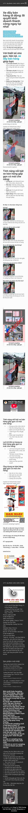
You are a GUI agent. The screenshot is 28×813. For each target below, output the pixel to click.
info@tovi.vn (10, 616)
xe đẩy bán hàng (12, 57)
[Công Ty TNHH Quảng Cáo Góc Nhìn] (14, 3)
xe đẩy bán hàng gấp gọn (10, 31)
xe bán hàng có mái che (9, 33)
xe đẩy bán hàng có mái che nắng (12, 34)
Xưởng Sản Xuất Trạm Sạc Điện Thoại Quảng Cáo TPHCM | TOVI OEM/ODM (13, 674)
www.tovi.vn (10, 618)
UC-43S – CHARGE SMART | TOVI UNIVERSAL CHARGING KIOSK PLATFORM (13, 682)
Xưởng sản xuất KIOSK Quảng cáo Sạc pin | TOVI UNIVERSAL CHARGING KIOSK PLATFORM (13, 666)
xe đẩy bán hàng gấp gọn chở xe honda (13, 36)
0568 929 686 (11, 615)
